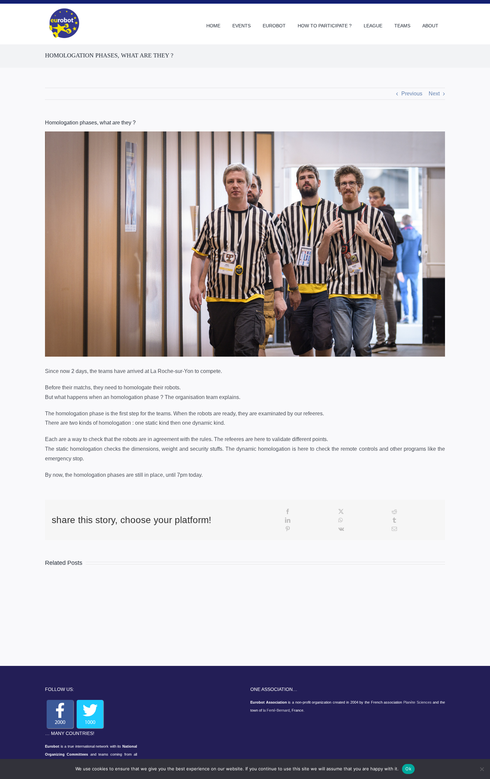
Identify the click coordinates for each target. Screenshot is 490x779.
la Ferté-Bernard (276, 710)
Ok (408, 768)
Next (434, 93)
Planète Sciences (417, 702)
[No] (481, 769)
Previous (411, 93)
